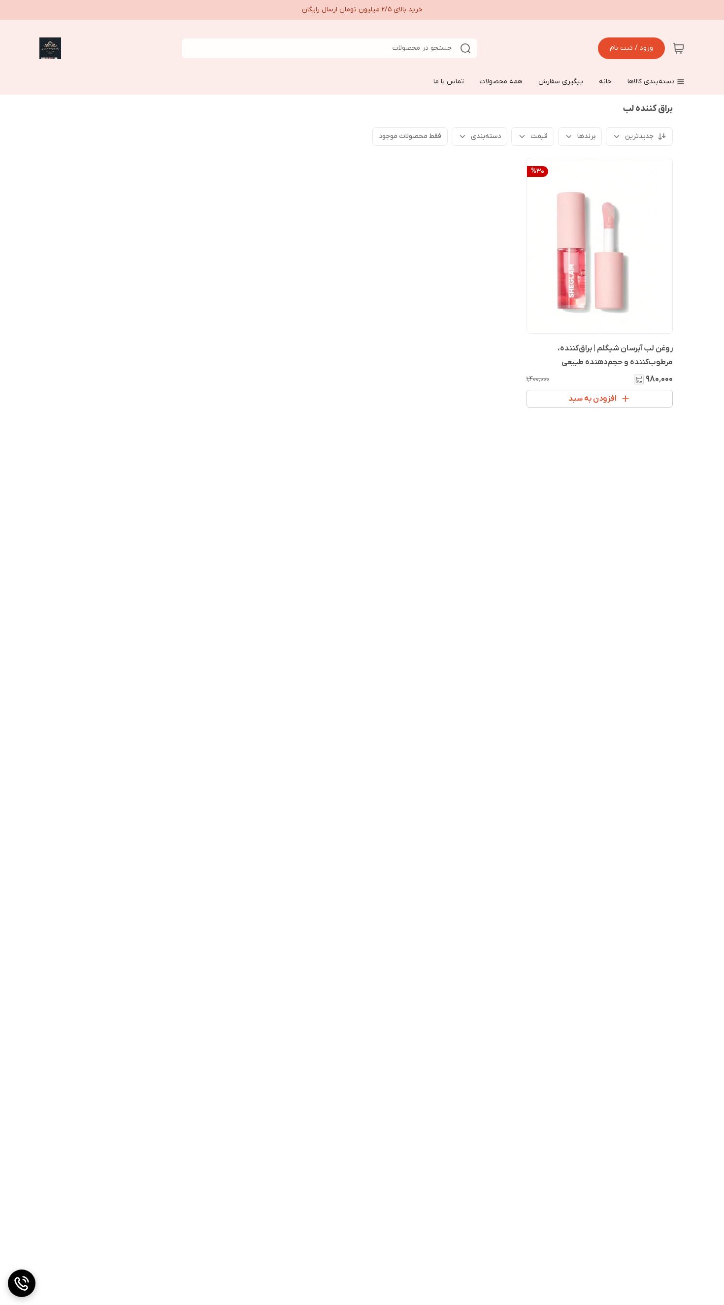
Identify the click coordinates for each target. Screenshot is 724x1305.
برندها (586, 136)
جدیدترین (639, 136)
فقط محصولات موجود (410, 136)
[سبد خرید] (679, 48)
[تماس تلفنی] (21, 1283)
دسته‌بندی (486, 136)
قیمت (539, 136)
